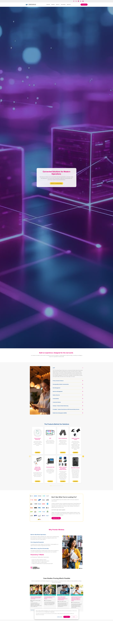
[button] (83, 456)
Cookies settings (59, 616)
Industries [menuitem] (48, 4)
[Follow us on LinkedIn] (78, 1)
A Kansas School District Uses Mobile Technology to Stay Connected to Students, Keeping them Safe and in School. (76, 598)
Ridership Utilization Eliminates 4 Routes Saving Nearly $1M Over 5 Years (36, 597)
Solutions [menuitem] (53, 4)
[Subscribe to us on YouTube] (83, 1)
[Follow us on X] (76, 1)
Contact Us (84, 4)
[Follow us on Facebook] (74, 1)
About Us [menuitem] (57, 4)
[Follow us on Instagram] (81, 1)
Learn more (63, 452)
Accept (67, 616)
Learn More (37, 452)
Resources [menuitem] (69, 4)
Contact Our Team (56, 518)
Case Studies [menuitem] (63, 4)
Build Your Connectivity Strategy (56, 183)
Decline (74, 616)
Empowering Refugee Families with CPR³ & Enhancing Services (49, 597)
